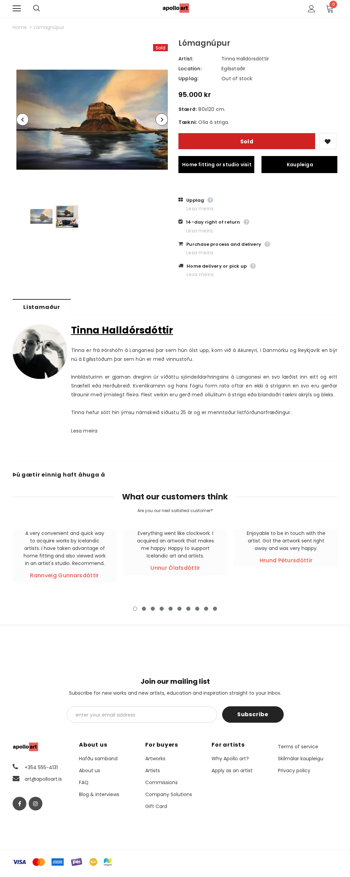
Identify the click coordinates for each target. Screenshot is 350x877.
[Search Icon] (43, 8)
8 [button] (197, 609)
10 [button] (215, 609)
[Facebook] (19, 803)
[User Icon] (311, 8)
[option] (92, 120)
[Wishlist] (327, 141)
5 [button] (171, 609)
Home (20, 27)
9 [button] (206, 609)
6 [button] (179, 609)
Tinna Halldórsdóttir (245, 58)
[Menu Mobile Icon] (17, 8)
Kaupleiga (300, 164)
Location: (190, 68)
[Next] (162, 119)
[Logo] (176, 8)
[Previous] (22, 119)
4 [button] (162, 609)
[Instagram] (35, 803)
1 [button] (135, 609)
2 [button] (144, 609)
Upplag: (188, 78)
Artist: (185, 58)
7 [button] (188, 609)
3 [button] (153, 609)
